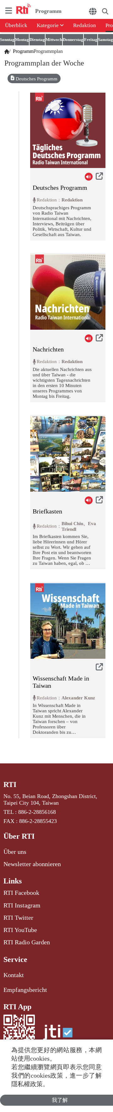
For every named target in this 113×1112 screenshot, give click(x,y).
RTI (9, 784)
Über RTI (19, 836)
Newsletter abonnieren (32, 863)
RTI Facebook (21, 892)
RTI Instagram (21, 905)
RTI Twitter (18, 917)
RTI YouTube (20, 929)
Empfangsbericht (25, 989)
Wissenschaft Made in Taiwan (61, 682)
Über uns (14, 851)
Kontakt (13, 974)
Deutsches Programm (36, 78)
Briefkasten (47, 511)
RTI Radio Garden (26, 942)
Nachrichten (48, 349)
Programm (22, 51)
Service (15, 959)
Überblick (16, 25)
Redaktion (84, 25)
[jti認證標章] (57, 1035)
